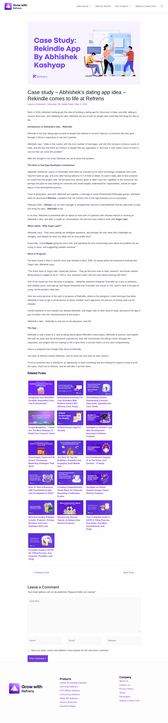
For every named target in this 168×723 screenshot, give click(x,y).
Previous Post (40, 572)
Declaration (124, 696)
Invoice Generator (68, 702)
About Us (123, 681)
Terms (122, 693)
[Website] (123, 641)
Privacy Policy (126, 689)
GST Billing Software (70, 690)
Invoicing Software (69, 686)
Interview (51, 104)
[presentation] (89, 6)
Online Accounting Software (73, 683)
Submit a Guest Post (145, 6)
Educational (82, 6)
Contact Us (124, 685)
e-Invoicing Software (70, 694)
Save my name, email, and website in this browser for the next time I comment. (70, 650)
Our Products (121, 6)
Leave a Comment (36, 104)
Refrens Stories (103, 6)
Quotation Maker (68, 706)
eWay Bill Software (69, 698)
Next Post (130, 572)
